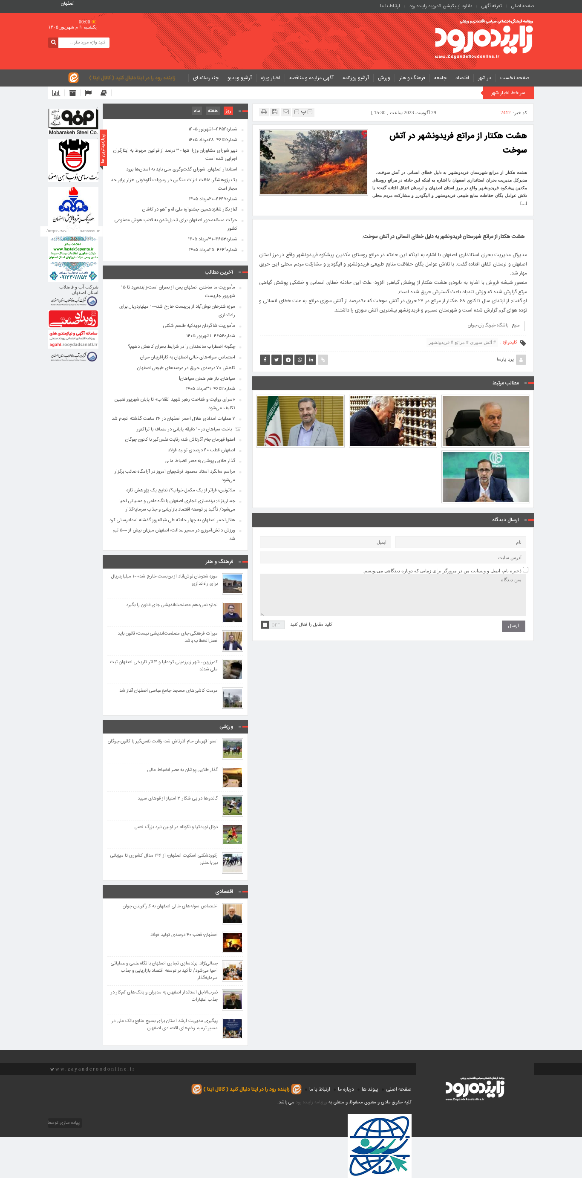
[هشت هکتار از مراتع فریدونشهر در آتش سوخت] (313, 162)
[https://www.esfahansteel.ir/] (73, 160)
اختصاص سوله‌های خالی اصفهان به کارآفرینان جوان (187, 357)
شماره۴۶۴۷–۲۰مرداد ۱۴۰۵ (213, 199)
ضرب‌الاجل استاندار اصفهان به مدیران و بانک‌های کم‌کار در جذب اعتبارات (164, 996)
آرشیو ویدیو (240, 78)
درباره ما (346, 1089)
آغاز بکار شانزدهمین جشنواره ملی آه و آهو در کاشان (189, 210)
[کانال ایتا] (106, 93)
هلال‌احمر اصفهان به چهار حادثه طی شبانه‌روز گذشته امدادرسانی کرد (172, 520)
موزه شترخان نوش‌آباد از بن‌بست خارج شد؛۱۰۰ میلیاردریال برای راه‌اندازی (177, 311)
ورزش (384, 78)
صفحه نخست (515, 78)
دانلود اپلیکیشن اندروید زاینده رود (440, 6)
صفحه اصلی (522, 6)
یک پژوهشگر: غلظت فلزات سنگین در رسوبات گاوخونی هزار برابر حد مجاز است (174, 184)
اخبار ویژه (270, 78)
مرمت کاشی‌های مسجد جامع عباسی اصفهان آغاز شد (168, 691)
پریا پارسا (505, 360)
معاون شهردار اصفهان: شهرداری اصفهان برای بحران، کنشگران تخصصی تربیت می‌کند (300, 398)
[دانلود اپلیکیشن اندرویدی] (58, 93)
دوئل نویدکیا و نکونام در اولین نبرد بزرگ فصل (176, 827)
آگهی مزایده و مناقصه (311, 78)
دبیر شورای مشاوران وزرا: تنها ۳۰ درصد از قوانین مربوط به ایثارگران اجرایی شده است (175, 155)
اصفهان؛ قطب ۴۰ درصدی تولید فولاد (201, 450)
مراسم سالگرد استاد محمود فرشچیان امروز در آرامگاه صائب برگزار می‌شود (393, 401)
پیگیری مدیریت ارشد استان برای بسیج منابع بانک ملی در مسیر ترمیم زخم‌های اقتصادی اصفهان (165, 1025)
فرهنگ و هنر (412, 78)
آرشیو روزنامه (356, 78)
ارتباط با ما (390, 6)
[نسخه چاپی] (264, 112)
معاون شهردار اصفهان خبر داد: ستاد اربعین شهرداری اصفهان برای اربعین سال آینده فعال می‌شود (485, 453)
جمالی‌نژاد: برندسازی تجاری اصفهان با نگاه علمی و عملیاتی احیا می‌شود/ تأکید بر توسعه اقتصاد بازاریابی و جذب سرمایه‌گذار (177, 505)
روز (228, 111)
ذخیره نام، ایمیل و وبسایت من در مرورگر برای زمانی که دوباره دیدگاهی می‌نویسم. (442, 570)
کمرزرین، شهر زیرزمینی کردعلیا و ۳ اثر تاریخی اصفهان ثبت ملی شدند (164, 666)
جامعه (440, 78)
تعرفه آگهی (491, 6)
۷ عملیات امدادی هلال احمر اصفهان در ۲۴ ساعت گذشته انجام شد (173, 419)
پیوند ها (370, 1089)
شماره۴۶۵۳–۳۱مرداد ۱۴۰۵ (212, 239)
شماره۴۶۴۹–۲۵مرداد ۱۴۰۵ (213, 250)
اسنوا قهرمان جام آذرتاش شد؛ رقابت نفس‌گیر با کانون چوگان (180, 440)
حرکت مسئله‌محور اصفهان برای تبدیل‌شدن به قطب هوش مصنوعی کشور (176, 225)
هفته (213, 111)
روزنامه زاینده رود (311, 1102)
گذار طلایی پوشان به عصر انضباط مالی (200, 461)
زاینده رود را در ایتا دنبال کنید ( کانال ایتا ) (132, 78)
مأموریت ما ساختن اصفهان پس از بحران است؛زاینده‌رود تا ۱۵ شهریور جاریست (178, 292)
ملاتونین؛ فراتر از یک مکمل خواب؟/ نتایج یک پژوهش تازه (181, 490)
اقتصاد (462, 78)
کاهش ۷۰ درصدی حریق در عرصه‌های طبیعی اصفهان (186, 368)
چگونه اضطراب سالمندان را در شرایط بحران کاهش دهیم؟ (181, 347)
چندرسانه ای (206, 78)
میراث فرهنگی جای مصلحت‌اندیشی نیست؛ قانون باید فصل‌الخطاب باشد (168, 637)
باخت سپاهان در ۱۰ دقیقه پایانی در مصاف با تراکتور (184, 429)
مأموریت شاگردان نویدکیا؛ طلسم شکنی (199, 326)
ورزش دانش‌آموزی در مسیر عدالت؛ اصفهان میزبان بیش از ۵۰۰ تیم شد (173, 535)
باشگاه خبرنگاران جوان (488, 325)
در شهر (484, 78)
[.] (73, 121)
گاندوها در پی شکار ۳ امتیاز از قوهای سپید (178, 799)
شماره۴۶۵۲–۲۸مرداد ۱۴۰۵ (212, 140)
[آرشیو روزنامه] (75, 93)
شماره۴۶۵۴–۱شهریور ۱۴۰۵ (212, 129)
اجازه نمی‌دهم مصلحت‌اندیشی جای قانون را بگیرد (172, 605)
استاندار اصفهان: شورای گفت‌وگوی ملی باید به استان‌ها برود (181, 169)
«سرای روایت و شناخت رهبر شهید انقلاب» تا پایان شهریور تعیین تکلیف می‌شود (485, 398)
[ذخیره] (274, 112)
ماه (197, 111)
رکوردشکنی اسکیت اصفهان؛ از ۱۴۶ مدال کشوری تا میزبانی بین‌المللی (164, 859)
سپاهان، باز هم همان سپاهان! (207, 379)
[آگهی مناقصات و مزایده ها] (90, 93)
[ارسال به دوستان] (286, 112)
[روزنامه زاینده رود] (484, 40)
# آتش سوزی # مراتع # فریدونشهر (462, 342)
